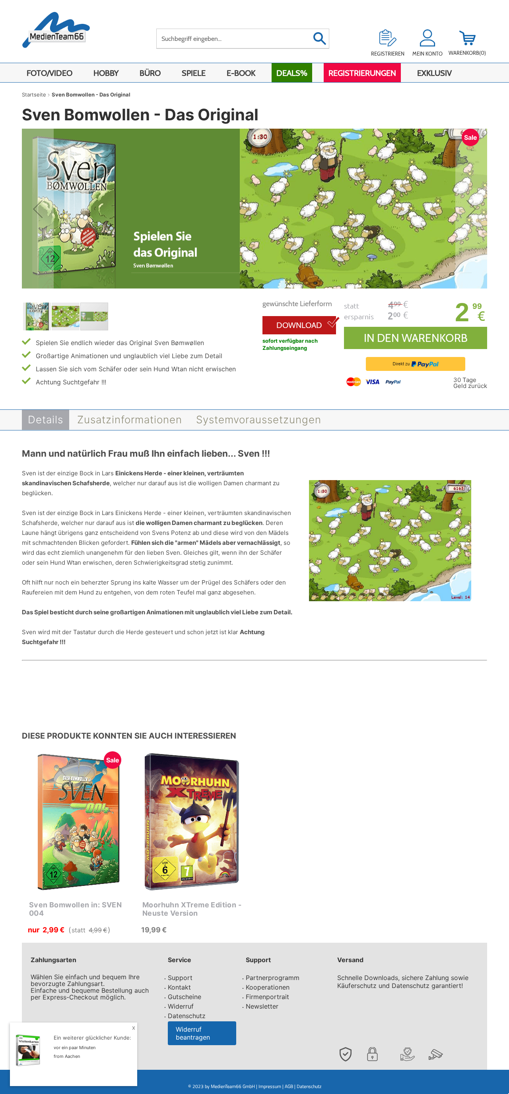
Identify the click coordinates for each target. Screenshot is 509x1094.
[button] (38, 209)
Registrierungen (362, 73)
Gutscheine (184, 997)
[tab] (45, 420)
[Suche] (319, 38)
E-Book (241, 73)
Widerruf (181, 1006)
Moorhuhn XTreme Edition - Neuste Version (191, 909)
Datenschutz (187, 1016)
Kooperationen (267, 987)
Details (45, 419)
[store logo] (64, 35)
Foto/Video (49, 73)
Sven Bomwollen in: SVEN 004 (75, 909)
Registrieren (387, 53)
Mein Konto (427, 53)
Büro (150, 73)
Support (180, 978)
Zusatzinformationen (129, 419)
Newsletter (262, 1006)
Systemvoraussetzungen (258, 419)
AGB (289, 1086)
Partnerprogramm (272, 978)
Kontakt (179, 987)
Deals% (291, 73)
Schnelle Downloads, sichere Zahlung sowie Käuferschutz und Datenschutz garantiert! (402, 982)
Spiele (194, 73)
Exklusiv (434, 73)
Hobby (106, 73)
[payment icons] (374, 381)
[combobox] (242, 38)
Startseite (34, 94)
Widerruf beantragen (193, 1033)
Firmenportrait (267, 997)
